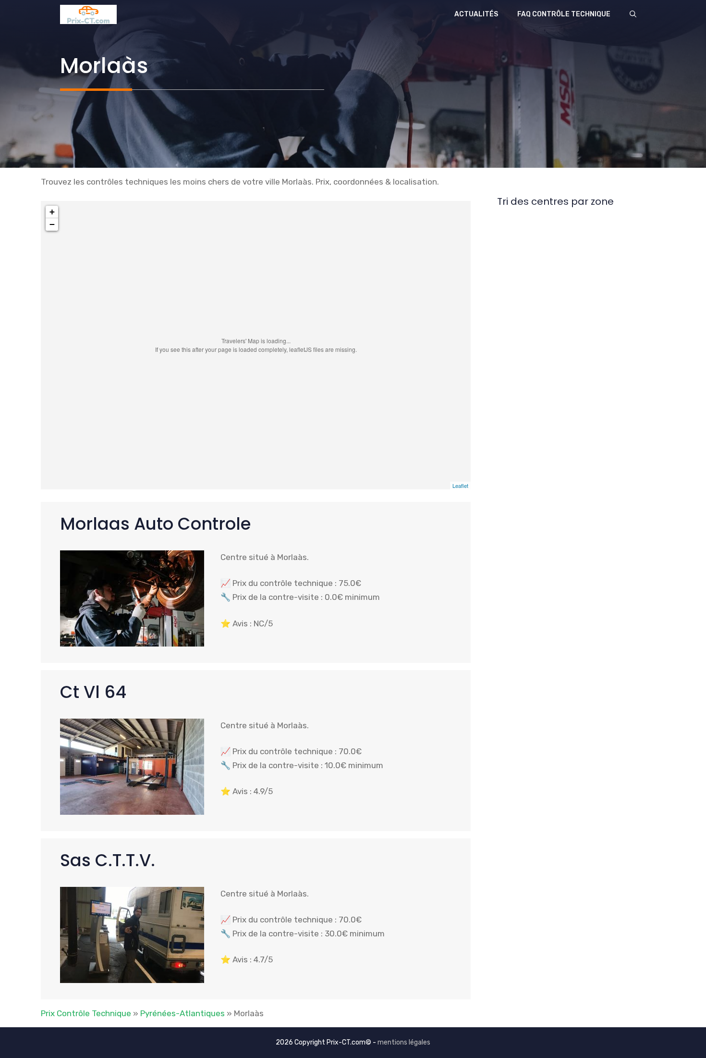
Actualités (476, 14)
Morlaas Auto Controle (155, 523)
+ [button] (52, 212)
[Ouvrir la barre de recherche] (633, 14)
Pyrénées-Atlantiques (182, 1013)
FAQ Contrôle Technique (563, 14)
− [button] (52, 224)
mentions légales (403, 1042)
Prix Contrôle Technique (86, 1013)
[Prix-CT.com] (88, 14)
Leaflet (460, 485)
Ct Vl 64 (93, 692)
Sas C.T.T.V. (107, 860)
